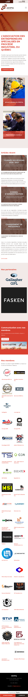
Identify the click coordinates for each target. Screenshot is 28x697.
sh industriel (7, 603)
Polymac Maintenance (19, 619)
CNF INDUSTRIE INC (19, 603)
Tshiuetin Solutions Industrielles (7, 455)
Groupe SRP (7, 422)
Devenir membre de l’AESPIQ (14, 102)
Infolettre (5, 339)
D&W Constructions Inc (19, 521)
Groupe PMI (19, 422)
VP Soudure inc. (19, 587)
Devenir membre (7, 695)
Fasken (7, 537)
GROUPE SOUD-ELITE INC (7, 389)
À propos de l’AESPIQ (7, 69)
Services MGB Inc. (19, 389)
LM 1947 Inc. (7, 554)
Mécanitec (19, 554)
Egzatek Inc (19, 471)
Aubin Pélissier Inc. (19, 439)
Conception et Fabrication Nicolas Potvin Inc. (19, 636)
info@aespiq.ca (16, 686)
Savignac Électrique (19, 652)
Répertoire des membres (14, 135)
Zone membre (8, 1)
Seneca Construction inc (19, 537)
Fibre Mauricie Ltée (7, 570)
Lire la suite (4, 186)
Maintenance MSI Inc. (7, 488)
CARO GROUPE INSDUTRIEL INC (7, 636)
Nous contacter (22, 1)
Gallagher (7, 406)
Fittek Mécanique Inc (7, 504)
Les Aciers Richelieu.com (7, 652)
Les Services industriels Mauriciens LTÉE (7, 521)
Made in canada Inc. (19, 570)
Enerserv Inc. (19, 504)
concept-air (19, 406)
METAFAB (7, 471)
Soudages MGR (7, 439)
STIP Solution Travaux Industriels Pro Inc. (7, 619)
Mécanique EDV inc (7, 373)
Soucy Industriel (7, 587)
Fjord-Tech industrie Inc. (19, 488)
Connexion (22, 695)
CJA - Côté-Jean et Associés (19, 455)
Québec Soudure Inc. (19, 373)
